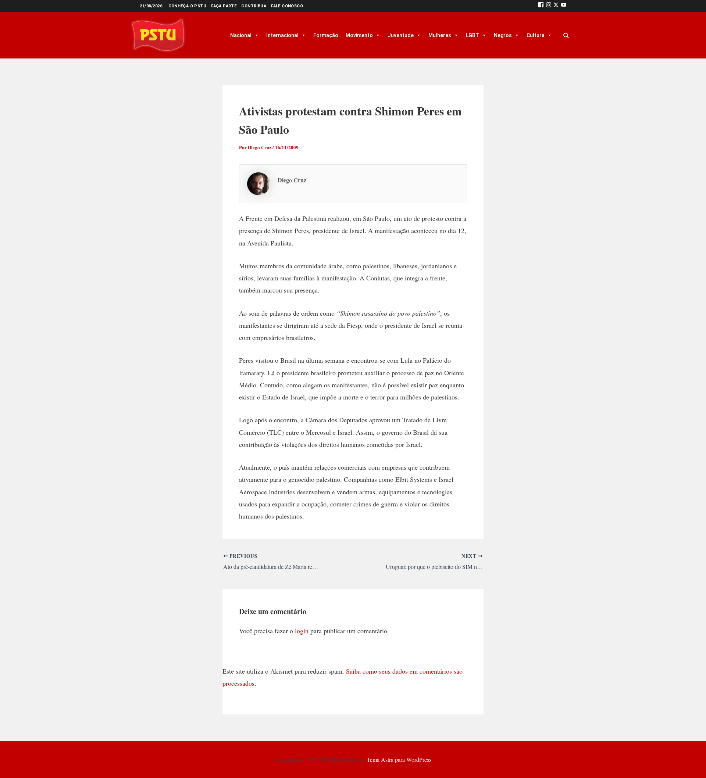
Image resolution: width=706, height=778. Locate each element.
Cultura (536, 35)
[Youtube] (563, 6)
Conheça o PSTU (187, 6)
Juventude (401, 35)
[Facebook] (540, 6)
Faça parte (223, 6)
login (302, 630)
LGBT (472, 35)
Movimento (359, 35)
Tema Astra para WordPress (399, 759)
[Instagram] (548, 6)
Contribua (253, 6)
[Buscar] (566, 35)
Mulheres (439, 35)
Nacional (241, 35)
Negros (503, 35)
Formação (325, 35)
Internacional (282, 35)
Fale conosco (287, 6)
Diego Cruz (292, 180)
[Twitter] (556, 6)
